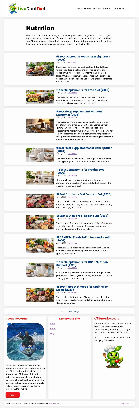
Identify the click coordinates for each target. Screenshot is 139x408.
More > (12, 395)
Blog (52, 333)
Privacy (122, 403)
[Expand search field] (129, 8)
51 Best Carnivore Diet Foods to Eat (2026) (84, 194)
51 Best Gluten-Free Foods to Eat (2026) (82, 216)
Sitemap (130, 403)
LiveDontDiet (54, 403)
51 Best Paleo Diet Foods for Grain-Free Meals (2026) (82, 288)
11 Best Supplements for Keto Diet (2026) (82, 90)
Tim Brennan (71, 62)
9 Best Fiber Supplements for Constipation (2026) (84, 150)
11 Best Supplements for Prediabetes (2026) (80, 171)
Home (52, 323)
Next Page (74, 311)
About (53, 328)
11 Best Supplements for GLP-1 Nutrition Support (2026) (82, 264)
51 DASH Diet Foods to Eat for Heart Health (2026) (84, 239)
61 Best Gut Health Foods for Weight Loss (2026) (83, 58)
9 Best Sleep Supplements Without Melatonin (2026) (79, 113)
